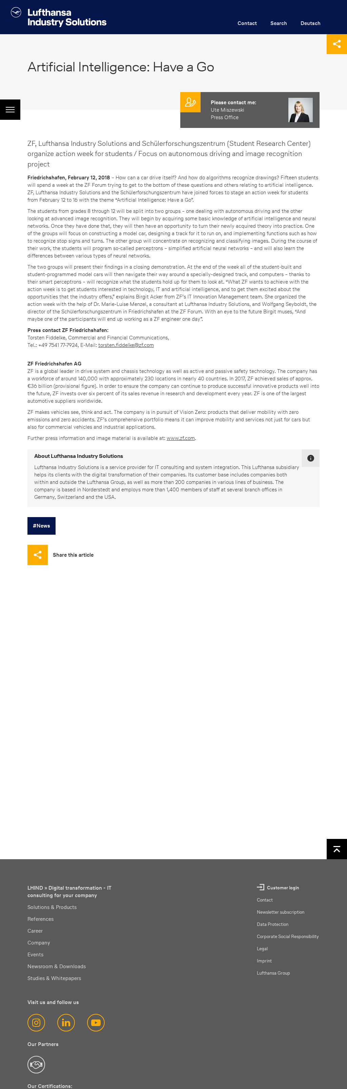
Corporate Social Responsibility (288, 936)
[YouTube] (96, 1022)
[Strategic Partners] (36, 1064)
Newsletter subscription (280, 912)
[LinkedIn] (66, 1022)
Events (35, 954)
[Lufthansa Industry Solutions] (58, 17)
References (40, 919)
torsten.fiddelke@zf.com (126, 345)
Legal (262, 949)
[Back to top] (337, 849)
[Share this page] (337, 44)
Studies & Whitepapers (54, 978)
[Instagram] (36, 1022)
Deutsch (311, 23)
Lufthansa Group (273, 973)
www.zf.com (181, 438)
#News (41, 525)
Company (38, 942)
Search (278, 23)
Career (35, 930)
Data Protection (272, 924)
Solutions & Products (52, 907)
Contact (247, 23)
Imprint (264, 961)
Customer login (283, 888)
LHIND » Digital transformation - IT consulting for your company (69, 891)
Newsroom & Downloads (56, 966)
